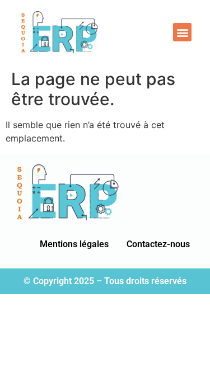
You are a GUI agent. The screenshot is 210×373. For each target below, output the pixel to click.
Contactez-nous (158, 244)
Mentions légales (74, 244)
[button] (182, 32)
